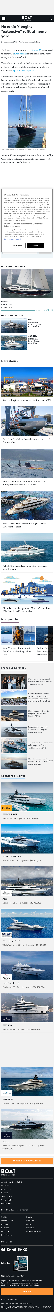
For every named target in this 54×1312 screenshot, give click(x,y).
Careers (4, 1193)
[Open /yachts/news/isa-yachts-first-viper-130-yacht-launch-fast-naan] (27, 421)
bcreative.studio (33, 1231)
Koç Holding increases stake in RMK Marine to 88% (27, 400)
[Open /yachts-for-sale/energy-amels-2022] (27, 1007)
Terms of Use (6, 1196)
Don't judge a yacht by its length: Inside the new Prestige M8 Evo (38, 713)
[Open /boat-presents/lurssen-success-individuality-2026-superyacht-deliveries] (14, 729)
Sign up (27, 1291)
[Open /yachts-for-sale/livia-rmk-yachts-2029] (14, 325)
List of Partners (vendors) (12, 239)
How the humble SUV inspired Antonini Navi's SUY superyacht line (40, 761)
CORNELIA (32, 336)
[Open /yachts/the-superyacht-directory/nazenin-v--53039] (27, 284)
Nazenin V (5, 301)
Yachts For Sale (8, 1221)
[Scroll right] (50, 643)
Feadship (7, 987)
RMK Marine (20, 53)
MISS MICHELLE (12, 856)
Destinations (7, 1228)
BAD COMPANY (11, 941)
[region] (27, 220)
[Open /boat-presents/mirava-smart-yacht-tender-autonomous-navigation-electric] (14, 745)
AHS (5, 898)
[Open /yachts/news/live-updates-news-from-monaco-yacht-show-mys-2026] (27, 590)
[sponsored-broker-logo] (6, 810)
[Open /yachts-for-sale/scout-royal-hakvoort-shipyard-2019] (27, 1124)
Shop (28, 1224)
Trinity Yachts (8, 945)
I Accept (35, 245)
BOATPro (30, 1221)
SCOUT (7, 1141)
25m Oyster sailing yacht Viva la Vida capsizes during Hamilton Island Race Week (24, 483)
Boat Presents (7, 1235)
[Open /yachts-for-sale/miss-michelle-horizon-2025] (27, 839)
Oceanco (7, 903)
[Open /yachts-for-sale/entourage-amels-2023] (27, 796)
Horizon (6, 860)
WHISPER (8, 1099)
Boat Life (5, 1231)
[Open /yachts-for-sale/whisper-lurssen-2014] (27, 1081)
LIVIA (30, 319)
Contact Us (6, 1189)
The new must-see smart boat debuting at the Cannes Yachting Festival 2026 (40, 745)
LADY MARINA (11, 983)
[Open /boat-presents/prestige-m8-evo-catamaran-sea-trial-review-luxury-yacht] (14, 713)
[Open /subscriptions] (18, 1264)
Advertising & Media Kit (11, 1182)
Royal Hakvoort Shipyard (13, 1145)
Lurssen (6, 1103)
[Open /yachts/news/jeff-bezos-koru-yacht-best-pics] (18, 635)
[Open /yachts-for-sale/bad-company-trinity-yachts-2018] (27, 923)
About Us (5, 1186)
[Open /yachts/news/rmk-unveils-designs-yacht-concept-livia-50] (27, 505)
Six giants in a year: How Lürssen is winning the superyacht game (38, 729)
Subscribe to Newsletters (27, 1161)
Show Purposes (17, 245)
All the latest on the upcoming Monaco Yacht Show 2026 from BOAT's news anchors (26, 610)
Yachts (4, 1217)
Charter (4, 1224)
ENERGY (7, 1025)
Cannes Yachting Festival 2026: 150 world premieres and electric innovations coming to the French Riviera (40, 697)
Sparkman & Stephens (23, 70)
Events (29, 1217)
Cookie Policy (7, 1200)
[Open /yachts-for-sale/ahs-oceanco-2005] (27, 881)
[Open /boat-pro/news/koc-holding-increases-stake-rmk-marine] (27, 382)
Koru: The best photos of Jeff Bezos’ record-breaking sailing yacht (17, 651)
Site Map (30, 1228)
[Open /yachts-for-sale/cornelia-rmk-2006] (14, 342)
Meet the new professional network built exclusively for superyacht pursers (39, 681)
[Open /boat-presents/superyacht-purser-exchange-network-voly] (14, 681)
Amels (5, 818)
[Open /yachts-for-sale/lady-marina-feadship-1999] (27, 965)
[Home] (27, 18)
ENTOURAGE (10, 814)
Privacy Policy (7, 1204)
